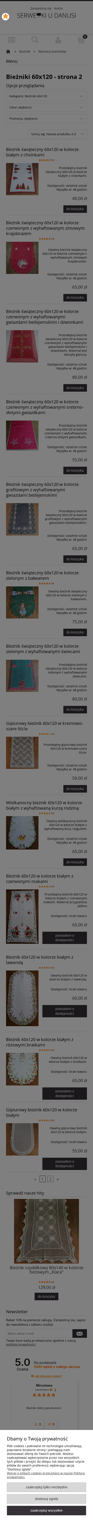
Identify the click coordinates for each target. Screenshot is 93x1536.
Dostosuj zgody (46, 1499)
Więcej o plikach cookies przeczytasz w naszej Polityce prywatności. (46, 1475)
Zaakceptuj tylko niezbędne (46, 1487)
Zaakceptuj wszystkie (46, 1510)
